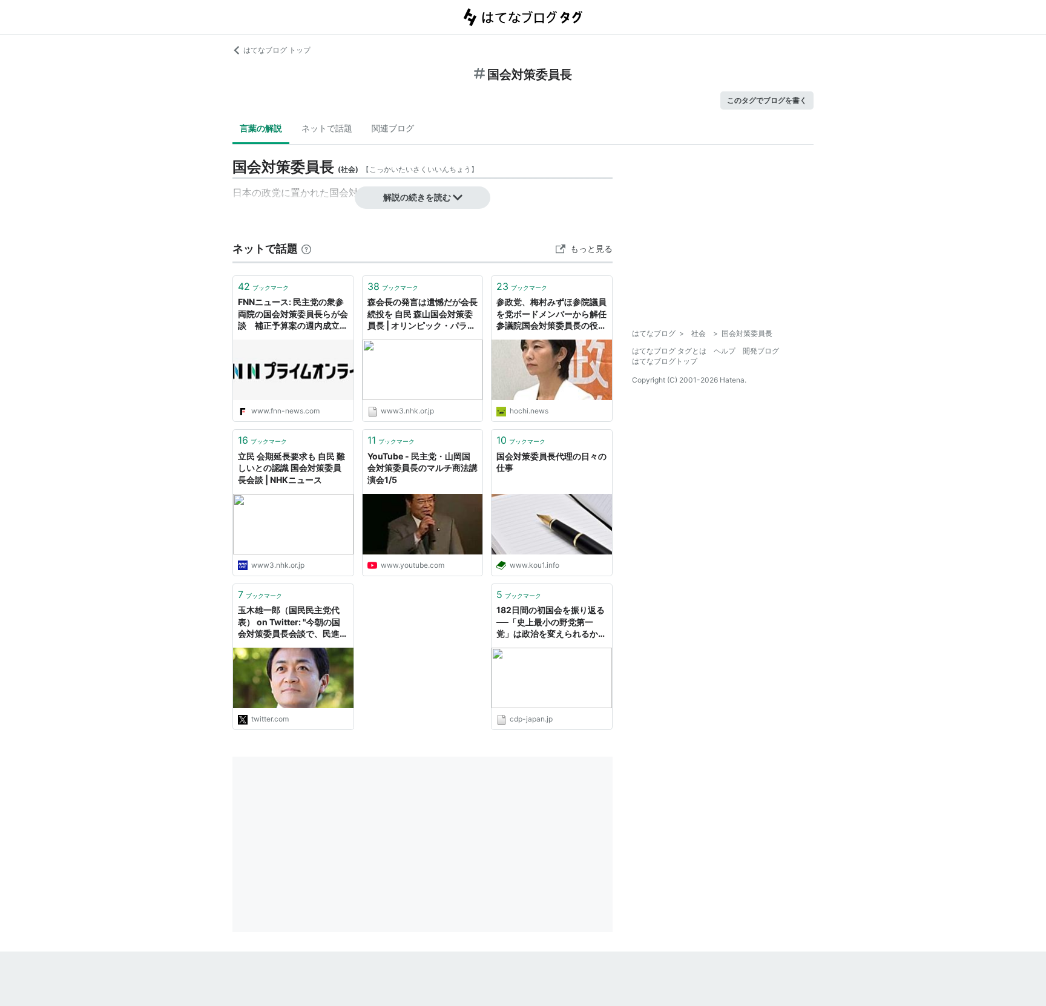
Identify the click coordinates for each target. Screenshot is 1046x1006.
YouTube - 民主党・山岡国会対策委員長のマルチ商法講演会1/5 (422, 468)
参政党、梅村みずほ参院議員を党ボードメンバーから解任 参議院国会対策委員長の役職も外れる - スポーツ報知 (551, 314)
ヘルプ (724, 350)
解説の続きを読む (417, 197)
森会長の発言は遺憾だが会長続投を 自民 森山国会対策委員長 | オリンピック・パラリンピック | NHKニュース (422, 314)
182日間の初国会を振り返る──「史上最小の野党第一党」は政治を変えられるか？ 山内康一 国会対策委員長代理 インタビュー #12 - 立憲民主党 (551, 622)
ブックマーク (263, 286)
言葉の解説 (261, 128)
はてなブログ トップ (277, 49)
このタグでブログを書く (767, 100)
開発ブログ (761, 350)
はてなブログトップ (664, 361)
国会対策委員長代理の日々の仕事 (551, 462)
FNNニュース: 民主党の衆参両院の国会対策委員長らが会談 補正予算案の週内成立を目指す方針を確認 (293, 314)
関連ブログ (393, 128)
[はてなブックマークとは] (306, 248)
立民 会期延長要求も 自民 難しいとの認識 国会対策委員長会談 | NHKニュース (291, 468)
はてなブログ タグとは (669, 350)
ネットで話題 (326, 128)
